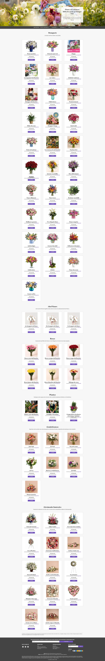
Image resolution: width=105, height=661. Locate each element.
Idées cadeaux (55, 648)
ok (80, 646)
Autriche (53, 654)
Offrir (31, 59)
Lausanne (57, 653)
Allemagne (48, 654)
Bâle (46, 653)
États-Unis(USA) (60, 654)
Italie (51, 654)
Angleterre (65, 654)
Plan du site (39, 648)
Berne (49, 653)
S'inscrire (66, 641)
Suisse (42, 654)
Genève (54, 653)
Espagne (56, 654)
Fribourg (51, 653)
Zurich (60, 653)
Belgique (44, 654)
